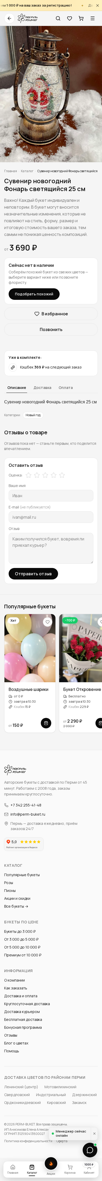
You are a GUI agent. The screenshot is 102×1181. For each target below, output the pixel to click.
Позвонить (51, 329)
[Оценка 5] (62, 475)
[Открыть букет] (46, 723)
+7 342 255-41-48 (25, 805)
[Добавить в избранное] (47, 622)
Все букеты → (16, 906)
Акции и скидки (17, 898)
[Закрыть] (97, 5)
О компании (14, 980)
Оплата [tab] (66, 387)
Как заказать (15, 987)
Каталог (27, 171)
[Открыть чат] (90, 1150)
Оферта (61, 1141)
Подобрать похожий (34, 293)
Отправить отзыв (33, 574)
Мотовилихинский (60, 1086)
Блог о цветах (16, 1043)
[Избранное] (69, 18)
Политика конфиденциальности (28, 1141)
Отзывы (10, 1035)
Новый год (33, 415)
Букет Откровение (82, 689)
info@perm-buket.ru (27, 814)
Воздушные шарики (28, 689)
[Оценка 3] (45, 475)
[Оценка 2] (37, 475)
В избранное (55, 314)
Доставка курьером (22, 1011)
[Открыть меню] (92, 18)
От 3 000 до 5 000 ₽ (21, 939)
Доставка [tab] (42, 387)
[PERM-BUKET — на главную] (28, 18)
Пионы (10, 890)
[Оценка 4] (53, 475)
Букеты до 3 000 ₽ (20, 931)
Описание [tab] (16, 387)
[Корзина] (81, 18)
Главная (10, 171)
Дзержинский (84, 1094)
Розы (8, 882)
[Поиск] (58, 18)
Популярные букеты (22, 874)
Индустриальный (51, 1094)
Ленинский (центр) (21, 1086)
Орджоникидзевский (22, 1102)
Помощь (11, 1050)
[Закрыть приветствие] (94, 1133)
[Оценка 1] (28, 475)
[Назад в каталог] (9, 18)
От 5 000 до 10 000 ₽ (22, 947)
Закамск (79, 1102)
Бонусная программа (23, 1027)
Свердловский (17, 1094)
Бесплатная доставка (23, 1019)
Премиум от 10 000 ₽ (22, 954)
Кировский (56, 1102)
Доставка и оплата (20, 995)
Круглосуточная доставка (27, 1003)
